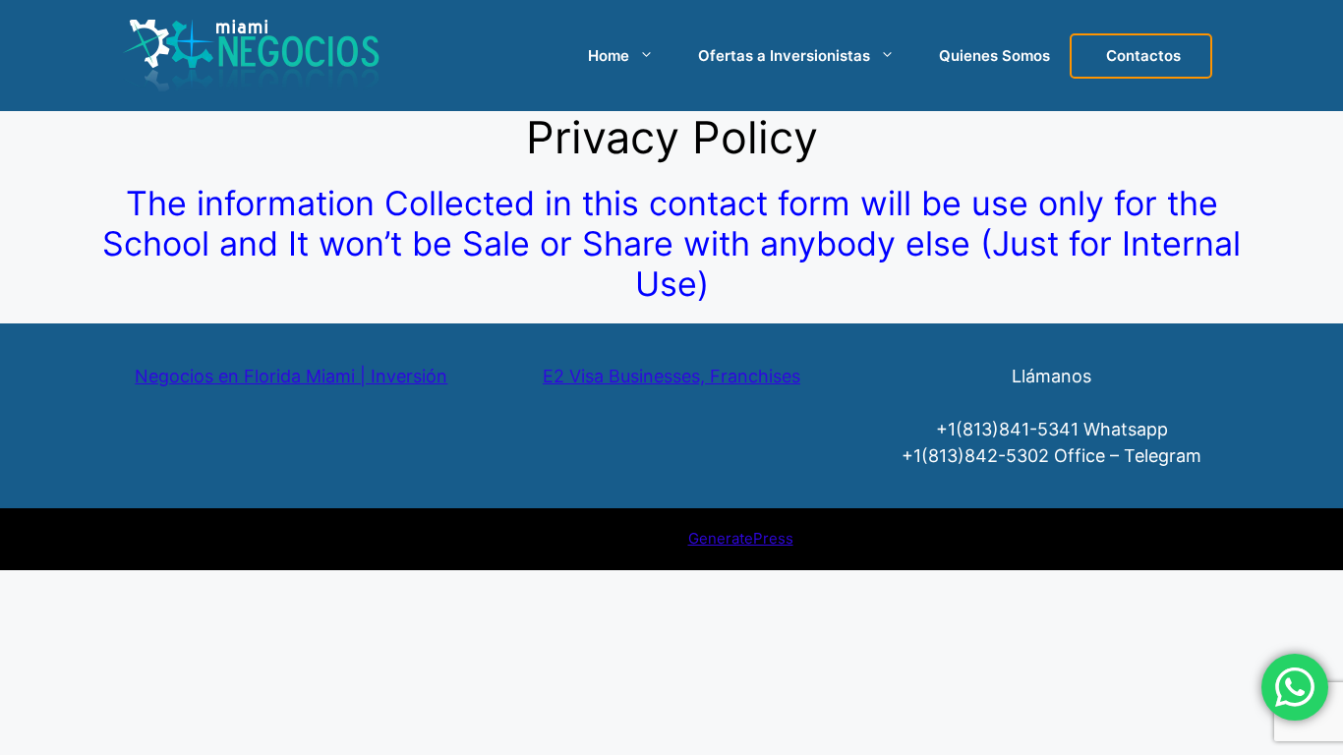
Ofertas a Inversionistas (784, 55)
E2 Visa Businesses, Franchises (671, 376)
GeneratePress (740, 538)
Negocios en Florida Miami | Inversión (291, 376)
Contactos (1143, 55)
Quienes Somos (994, 55)
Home (608, 55)
